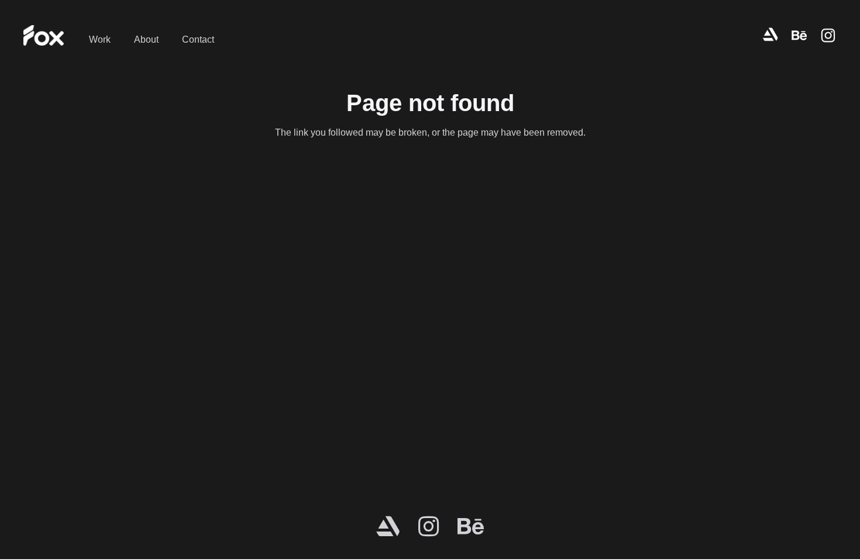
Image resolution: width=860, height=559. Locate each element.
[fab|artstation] (388, 526)
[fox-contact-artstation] (770, 35)
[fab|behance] (470, 526)
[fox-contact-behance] (799, 35)
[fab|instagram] (428, 526)
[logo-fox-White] (43, 35)
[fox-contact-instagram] (828, 35)
